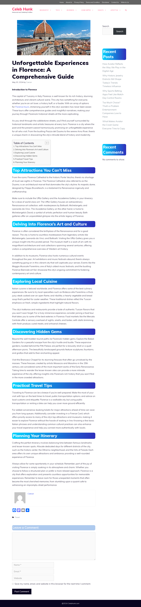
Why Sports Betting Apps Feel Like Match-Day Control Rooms (113, 94)
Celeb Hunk (22, 9)
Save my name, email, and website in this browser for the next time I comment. (53, 583)
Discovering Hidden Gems (26, 156)
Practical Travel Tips (24, 159)
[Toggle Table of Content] (45, 143)
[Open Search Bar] (126, 10)
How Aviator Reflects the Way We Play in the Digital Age (113, 67)
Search (105, 26)
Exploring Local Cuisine (25, 152)
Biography (44, 10)
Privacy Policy (79, 2)
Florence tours (22, 106)
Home (62, 2)
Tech (58, 10)
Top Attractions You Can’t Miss (28, 146)
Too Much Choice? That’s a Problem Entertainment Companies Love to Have (111, 109)
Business (70, 10)
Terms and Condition (93, 2)
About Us (69, 2)
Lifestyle (114, 10)
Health (101, 10)
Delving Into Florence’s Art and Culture (31, 149)
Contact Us (115, 2)
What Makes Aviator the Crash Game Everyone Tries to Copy (113, 125)
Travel (17, 517)
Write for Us (125, 2)
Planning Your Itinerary (25, 162)
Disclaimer (105, 2)
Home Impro (86, 10)
